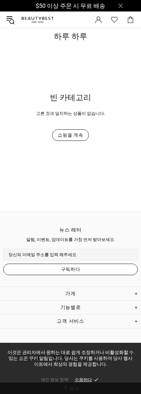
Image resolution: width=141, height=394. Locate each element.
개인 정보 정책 (54, 379)
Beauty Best (37, 20)
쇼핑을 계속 (70, 135)
